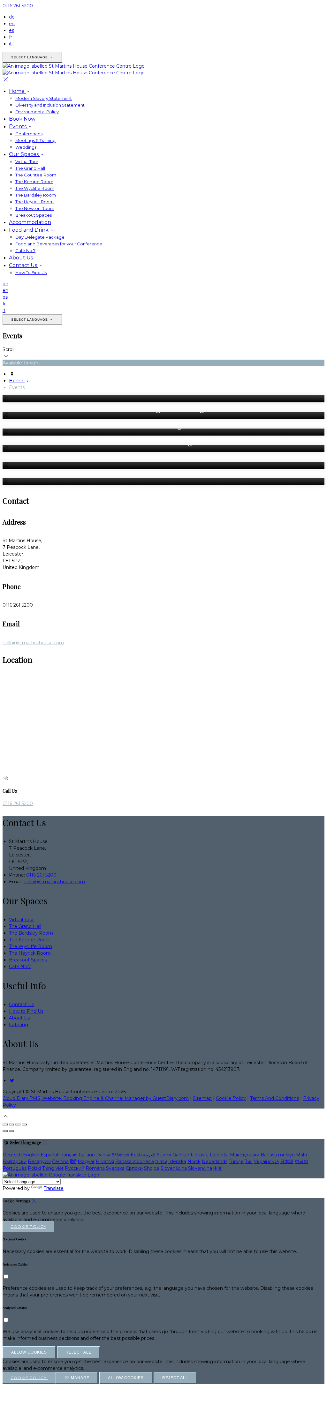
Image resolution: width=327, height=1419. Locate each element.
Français (68, 1155)
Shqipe (151, 1168)
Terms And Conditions (274, 1098)
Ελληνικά (120, 1155)
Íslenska (177, 1161)
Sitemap (202, 1098)
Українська (266, 1161)
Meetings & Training (35, 140)
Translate (54, 1188)
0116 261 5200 (18, 6)
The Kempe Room (34, 181)
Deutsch (12, 1155)
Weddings (25, 147)
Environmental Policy (37, 111)
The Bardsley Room (35, 195)
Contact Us (23, 265)
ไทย (249, 1161)
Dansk (103, 1155)
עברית (161, 1161)
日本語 (286, 1161)
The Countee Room (35, 174)
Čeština (60, 1161)
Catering (18, 1024)
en (12, 23)
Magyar (86, 1161)
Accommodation (30, 222)
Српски (134, 1168)
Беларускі (39, 1161)
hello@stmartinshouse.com (33, 643)
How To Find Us (31, 272)
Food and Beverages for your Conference (58, 243)
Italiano (87, 1155)
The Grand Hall (30, 168)
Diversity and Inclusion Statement (50, 105)
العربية (149, 1155)
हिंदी (73, 1161)
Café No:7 (25, 250)
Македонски (244, 1155)
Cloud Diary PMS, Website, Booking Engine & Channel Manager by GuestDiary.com (96, 1098)
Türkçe (236, 1161)
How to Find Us (26, 1011)
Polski (34, 1168)
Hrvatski (105, 1161)
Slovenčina (200, 1168)
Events (18, 126)
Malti (301, 1155)
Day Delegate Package (40, 237)
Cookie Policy (231, 1098)
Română (95, 1168)
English (31, 1155)
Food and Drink (29, 230)
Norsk (194, 1161)
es (11, 30)
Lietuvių (200, 1155)
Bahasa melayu (278, 1155)
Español (49, 1155)
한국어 (301, 1161)
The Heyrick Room (34, 201)
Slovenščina (174, 1168)
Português (15, 1168)
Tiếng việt (53, 1168)
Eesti (136, 1155)
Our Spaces (24, 154)
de (12, 17)
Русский (74, 1168)
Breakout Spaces (33, 215)
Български (15, 1161)
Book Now (22, 119)
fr (10, 37)
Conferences (28, 133)
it (10, 44)
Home (17, 91)
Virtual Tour (26, 161)
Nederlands (214, 1161)
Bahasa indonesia (134, 1161)
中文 (217, 1168)
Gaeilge (180, 1155)
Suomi (164, 1155)
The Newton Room (34, 208)
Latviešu (219, 1155)
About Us (21, 258)
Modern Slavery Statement (43, 98)
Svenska (115, 1168)
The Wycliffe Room (34, 188)
